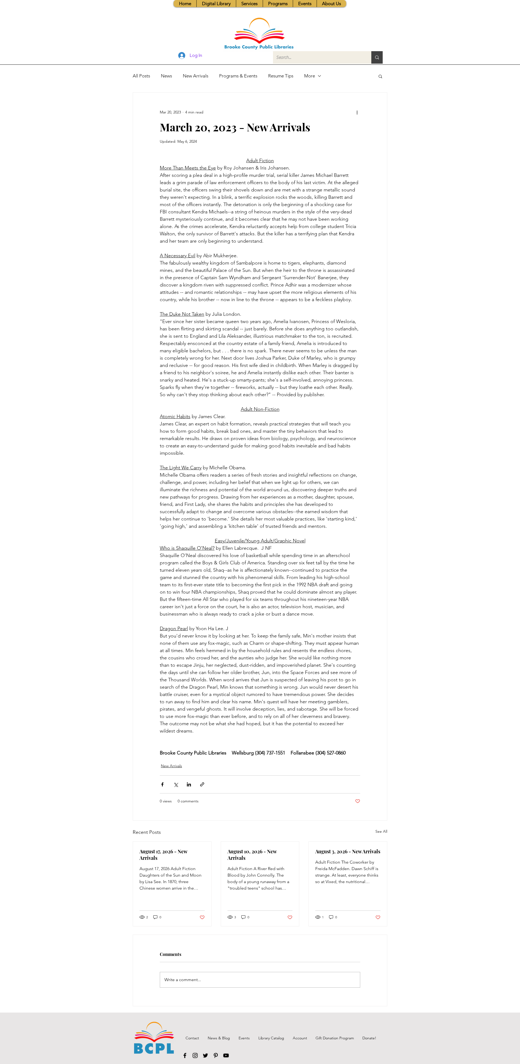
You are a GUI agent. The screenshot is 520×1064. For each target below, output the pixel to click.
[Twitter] (205, 1055)
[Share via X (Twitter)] (175, 784)
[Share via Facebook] (162, 784)
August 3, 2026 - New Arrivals (347, 851)
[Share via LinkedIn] (188, 784)
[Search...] (377, 57)
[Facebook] (184, 1055)
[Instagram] (195, 1055)
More (309, 76)
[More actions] (357, 112)
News (166, 76)
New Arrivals (195, 76)
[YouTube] (226, 1055)
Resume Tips (280, 76)
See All (381, 831)
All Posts (141, 76)
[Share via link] (202, 784)
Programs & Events (238, 76)
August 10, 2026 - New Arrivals (252, 854)
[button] (249, 3)
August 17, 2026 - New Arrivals (163, 854)
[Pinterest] (215, 1055)
